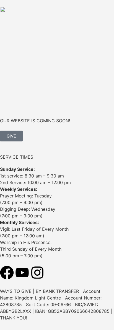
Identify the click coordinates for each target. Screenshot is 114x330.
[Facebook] (7, 273)
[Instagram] (37, 273)
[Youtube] (22, 273)
